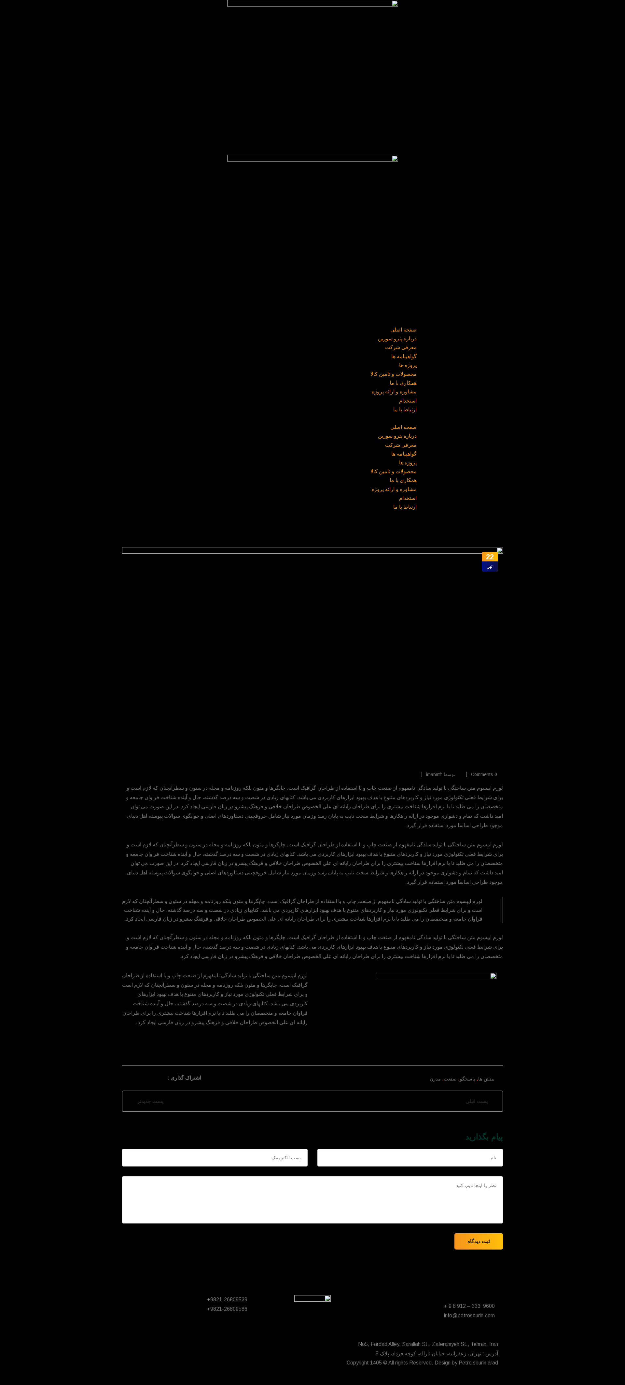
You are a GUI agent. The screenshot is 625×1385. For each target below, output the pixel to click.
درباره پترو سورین (397, 338)
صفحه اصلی (403, 329)
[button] (312, 418)
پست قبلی (478, 1101)
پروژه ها (408, 365)
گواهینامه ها (404, 356)
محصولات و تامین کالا (393, 374)
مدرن (435, 1078)
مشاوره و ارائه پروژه (394, 391)
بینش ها (486, 1078)
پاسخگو (467, 1078)
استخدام (408, 400)
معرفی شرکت (401, 347)
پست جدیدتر (148, 1101)
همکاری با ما (403, 383)
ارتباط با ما (405, 409)
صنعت (450, 1078)
